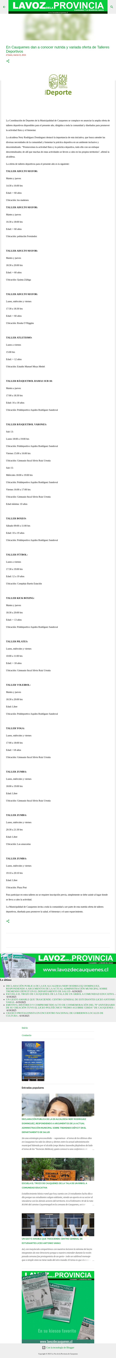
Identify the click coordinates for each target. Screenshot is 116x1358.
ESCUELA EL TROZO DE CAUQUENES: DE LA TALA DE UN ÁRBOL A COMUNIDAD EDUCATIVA (60, 994)
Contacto (26, 1035)
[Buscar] (112, 7)
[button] (8, 61)
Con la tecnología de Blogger (60, 1347)
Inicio (25, 1028)
